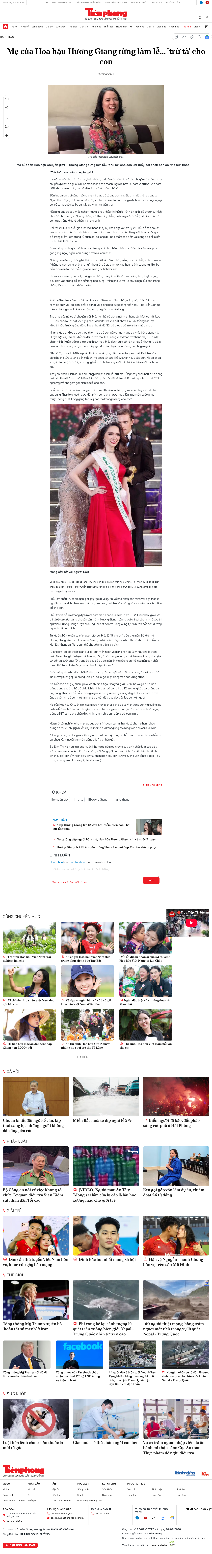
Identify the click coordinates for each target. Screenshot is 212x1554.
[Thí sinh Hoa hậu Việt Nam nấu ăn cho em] (145, 1025)
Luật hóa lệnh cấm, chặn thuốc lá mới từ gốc (33, 1445)
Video (197, 26)
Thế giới (72, 26)
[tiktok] (155, 1518)
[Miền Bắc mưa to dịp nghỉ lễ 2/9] (106, 1096)
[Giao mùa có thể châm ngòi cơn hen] (106, 1419)
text (184, 37)
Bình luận (6, 126)
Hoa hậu (186, 26)
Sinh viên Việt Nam (116, 2)
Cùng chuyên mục (21, 916)
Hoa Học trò (138, 2)
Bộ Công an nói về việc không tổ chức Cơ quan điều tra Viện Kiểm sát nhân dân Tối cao (33, 1195)
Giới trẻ (84, 26)
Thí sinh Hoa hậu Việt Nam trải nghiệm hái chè (27, 958)
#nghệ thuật (120, 799)
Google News (207, 37)
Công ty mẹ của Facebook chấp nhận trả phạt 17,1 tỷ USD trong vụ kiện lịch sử (78, 1376)
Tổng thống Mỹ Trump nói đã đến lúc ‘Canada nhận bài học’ (26, 1374)
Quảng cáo (173, 2)
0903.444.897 (102, 1513)
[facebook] (201, 2)
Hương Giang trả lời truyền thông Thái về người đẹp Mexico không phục (107, 847)
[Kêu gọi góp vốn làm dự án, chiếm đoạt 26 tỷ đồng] (176, 1166)
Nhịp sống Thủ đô (62, 1500)
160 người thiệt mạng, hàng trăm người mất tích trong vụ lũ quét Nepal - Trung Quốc (173, 1329)
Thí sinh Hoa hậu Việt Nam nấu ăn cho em (145, 1045)
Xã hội (15, 26)
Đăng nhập (56, 862)
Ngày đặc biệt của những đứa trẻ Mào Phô (144, 1002)
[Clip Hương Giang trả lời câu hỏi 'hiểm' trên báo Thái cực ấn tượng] (149, 827)
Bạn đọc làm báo (22, 1545)
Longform (109, 1483)
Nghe (6, 98)
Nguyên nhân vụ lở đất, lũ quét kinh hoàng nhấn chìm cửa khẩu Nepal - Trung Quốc (185, 1376)
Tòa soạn (156, 2)
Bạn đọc (181, 1494)
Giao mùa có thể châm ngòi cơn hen (106, 1442)
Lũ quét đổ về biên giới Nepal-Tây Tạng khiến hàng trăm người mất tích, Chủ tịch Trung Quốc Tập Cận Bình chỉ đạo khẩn (132, 1378)
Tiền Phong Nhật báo (88, 2)
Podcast (83, 1483)
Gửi (151, 880)
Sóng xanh (37, 26)
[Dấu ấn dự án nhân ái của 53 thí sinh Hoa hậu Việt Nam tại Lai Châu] (145, 938)
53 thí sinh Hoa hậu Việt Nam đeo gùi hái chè (28, 1002)
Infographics (136, 1483)
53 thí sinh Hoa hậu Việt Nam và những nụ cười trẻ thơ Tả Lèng (85, 1045)
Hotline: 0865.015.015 (58, 2)
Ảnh (55, 1483)
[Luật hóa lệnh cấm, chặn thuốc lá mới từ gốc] (36, 1419)
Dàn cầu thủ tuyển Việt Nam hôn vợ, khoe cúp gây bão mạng (35, 1262)
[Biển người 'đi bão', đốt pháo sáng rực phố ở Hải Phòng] (176, 1096)
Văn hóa (139, 26)
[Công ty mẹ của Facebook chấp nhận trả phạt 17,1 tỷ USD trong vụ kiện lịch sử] (80, 1355)
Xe (131, 26)
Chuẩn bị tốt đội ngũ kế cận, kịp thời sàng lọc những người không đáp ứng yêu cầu (33, 1125)
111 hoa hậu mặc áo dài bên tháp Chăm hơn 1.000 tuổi (27, 1045)
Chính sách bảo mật (199, 1509)
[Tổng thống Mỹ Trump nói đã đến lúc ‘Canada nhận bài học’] (27, 1355)
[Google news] (174, 1518)
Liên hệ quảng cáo (59, 1509)
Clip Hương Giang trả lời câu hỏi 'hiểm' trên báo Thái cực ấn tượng (92, 826)
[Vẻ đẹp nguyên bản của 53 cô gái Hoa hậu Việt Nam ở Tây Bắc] (87, 981)
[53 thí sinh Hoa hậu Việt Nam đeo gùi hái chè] (29, 981)
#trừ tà (78, 799)
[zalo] (164, 1518)
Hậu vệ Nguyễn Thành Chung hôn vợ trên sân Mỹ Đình (173, 1262)
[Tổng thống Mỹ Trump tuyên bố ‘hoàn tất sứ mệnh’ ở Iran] (36, 1300)
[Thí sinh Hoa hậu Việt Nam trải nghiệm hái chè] (29, 938)
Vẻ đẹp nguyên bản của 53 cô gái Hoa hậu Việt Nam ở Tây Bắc (86, 1002)
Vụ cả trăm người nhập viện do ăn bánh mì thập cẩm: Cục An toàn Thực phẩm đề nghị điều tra (174, 1447)
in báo (191, 37)
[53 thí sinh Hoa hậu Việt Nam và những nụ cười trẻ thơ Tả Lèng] (87, 1025)
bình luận (199, 37)
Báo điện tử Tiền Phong (106, 14)
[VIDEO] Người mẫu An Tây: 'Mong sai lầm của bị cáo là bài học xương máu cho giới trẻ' (104, 1195)
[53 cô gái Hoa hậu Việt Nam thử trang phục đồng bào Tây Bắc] (87, 938)
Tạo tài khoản (78, 862)
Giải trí (150, 26)
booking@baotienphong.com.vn (67, 1517)
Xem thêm (206, 26)
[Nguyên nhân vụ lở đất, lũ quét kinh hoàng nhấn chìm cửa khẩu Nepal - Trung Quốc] (185, 1355)
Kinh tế (25, 26)
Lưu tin (6, 117)
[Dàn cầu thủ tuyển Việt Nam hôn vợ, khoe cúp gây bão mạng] (36, 1236)
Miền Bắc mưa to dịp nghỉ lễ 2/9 (102, 1120)
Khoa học (174, 26)
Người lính (121, 26)
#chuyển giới (59, 799)
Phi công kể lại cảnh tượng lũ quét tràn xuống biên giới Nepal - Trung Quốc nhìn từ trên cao (103, 1329)
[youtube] (207, 2)
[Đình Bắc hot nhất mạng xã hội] (106, 1236)
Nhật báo (34, 1483)
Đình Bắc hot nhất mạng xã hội (107, 1259)
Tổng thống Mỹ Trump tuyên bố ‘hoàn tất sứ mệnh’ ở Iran (32, 1326)
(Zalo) (71, 1513)
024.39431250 (14, 1520)
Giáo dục (161, 26)
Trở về (6, 135)
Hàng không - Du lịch (14, 1500)
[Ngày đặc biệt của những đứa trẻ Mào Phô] (145, 981)
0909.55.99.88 (59, 1513)
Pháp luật (96, 26)
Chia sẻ (6, 108)
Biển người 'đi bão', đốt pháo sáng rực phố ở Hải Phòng (171, 1123)
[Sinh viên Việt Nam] (185, 1474)
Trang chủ (5, 26)
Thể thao (108, 26)
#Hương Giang (97, 799)
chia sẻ (176, 37)
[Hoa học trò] (205, 1474)
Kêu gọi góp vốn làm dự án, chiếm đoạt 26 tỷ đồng (173, 1192)
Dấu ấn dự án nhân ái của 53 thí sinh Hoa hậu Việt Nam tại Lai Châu (144, 958)
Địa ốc (49, 26)
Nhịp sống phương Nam (89, 1500)
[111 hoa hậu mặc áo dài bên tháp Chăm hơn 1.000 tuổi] (29, 1025)
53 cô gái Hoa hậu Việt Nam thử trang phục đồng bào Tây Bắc (85, 958)
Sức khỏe (60, 26)
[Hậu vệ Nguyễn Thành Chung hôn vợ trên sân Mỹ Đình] (176, 1236)
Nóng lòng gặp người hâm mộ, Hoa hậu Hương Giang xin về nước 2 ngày (106, 839)
